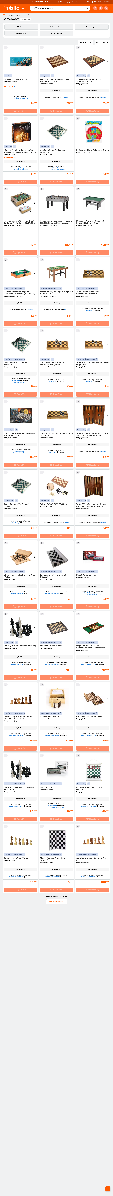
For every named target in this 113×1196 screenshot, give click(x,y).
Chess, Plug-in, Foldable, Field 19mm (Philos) (20, 576)
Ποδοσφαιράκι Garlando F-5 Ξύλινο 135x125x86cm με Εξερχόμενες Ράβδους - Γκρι (56, 222)
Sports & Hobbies (14, 15)
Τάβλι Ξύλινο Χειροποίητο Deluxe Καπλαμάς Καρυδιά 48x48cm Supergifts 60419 (91, 505)
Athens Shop (56, 168)
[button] (102, 2)
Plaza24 (66, 97)
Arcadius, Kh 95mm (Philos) (16, 858)
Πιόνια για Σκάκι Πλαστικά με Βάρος (20, 646)
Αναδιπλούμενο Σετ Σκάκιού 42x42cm (52, 151)
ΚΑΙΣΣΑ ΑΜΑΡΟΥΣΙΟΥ (16, 593)
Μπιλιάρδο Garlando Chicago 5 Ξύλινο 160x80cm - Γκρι (90, 222)
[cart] (106, 8)
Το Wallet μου (51, 2)
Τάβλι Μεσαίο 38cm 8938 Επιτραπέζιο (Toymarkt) (87, 293)
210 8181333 (38, 2)
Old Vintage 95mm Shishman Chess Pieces (92, 859)
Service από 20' (83, 2)
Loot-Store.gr (20, 451)
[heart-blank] (95, 8)
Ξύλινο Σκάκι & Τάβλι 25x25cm (53, 504)
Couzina (30, 309)
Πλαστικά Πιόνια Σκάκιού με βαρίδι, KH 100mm (19, 788)
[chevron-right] (35, 61)
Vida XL (66, 309)
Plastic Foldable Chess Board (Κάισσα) (53, 859)
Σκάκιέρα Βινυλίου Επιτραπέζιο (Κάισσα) (54, 576)
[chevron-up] (107, 1188)
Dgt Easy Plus (46, 787)
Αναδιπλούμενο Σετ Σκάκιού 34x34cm (16, 364)
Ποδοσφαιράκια (92, 27)
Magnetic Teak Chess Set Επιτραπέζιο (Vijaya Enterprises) (90, 647)
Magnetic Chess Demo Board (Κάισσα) (89, 788)
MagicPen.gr (20, 168)
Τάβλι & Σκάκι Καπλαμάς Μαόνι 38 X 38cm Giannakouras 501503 (92, 434)
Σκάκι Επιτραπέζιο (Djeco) (15, 79)
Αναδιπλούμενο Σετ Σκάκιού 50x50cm (16, 505)
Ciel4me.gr (88, 310)
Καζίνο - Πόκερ (56, 33)
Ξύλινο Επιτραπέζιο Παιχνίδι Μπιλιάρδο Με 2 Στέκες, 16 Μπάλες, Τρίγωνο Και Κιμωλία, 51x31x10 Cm (19, 293)
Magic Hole (16, 380)
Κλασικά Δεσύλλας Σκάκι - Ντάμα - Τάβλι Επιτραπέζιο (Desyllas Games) (20, 151)
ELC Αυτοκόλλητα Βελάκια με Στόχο (92, 150)
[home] (11, 10)
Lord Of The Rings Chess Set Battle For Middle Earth (19, 434)
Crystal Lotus (88, 592)
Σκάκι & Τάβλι (21, 33)
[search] (33, 8)
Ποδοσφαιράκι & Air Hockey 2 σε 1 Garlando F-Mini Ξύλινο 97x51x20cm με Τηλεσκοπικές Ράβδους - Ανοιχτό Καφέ (20, 222)
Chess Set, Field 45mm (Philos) (89, 717)
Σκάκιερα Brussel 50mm (51, 646)
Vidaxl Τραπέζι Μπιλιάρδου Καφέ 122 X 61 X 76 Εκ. (56, 293)
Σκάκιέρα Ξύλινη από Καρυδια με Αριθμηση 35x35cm (54, 80)
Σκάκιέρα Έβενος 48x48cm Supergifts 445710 (88, 80)
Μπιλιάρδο (21, 27)
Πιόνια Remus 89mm (49, 717)
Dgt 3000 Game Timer (86, 575)
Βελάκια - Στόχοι (56, 27)
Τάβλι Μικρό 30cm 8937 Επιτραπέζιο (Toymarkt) (56, 434)
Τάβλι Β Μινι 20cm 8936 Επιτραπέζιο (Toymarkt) (92, 364)
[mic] (87, 8)
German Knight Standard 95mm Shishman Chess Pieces (18, 718)
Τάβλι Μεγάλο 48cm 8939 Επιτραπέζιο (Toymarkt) (52, 364)
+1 (52, 76)
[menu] (23, 8)
